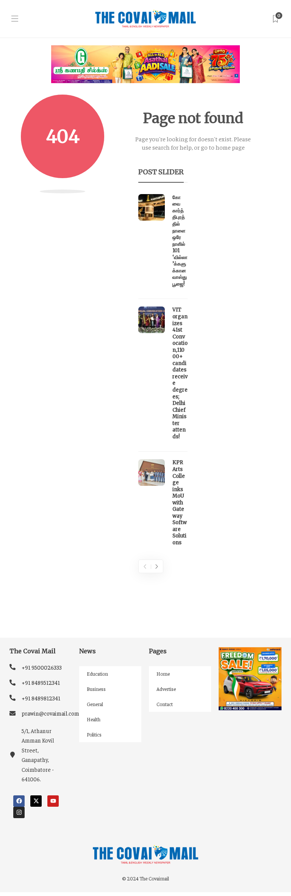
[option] (163, 372)
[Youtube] (53, 801)
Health (93, 719)
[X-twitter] (36, 801)
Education (97, 673)
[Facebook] (19, 801)
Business (96, 689)
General (95, 704)
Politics (94, 734)
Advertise (166, 689)
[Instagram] (19, 812)
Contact (164, 704)
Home (163, 673)
